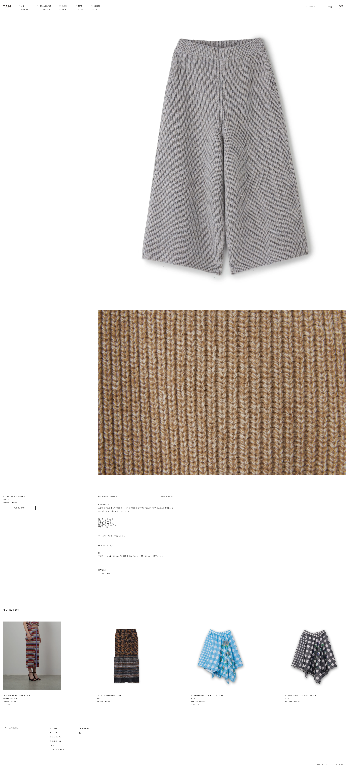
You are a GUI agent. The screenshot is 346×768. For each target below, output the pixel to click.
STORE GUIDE (55, 737)
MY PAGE (54, 728)
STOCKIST (54, 733)
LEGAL (52, 745)
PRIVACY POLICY (57, 750)
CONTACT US (55, 741)
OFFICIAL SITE (84, 728)
